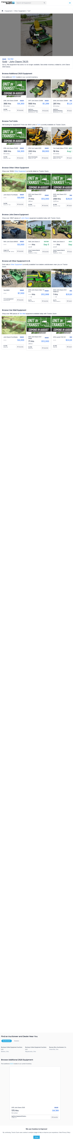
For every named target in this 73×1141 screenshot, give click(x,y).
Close (36, 1137)
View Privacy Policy (64, 1132)
